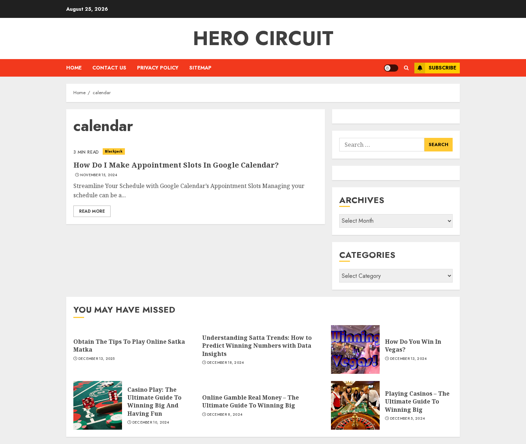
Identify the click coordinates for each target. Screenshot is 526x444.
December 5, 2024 (407, 418)
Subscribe (442, 67)
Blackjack (114, 151)
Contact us (109, 67)
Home (74, 67)
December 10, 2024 (150, 422)
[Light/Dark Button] (391, 68)
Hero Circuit (263, 38)
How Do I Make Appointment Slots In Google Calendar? (176, 165)
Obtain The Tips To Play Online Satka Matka (129, 345)
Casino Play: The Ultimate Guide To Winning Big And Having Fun (154, 402)
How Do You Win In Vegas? (413, 345)
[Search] (406, 68)
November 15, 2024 (98, 175)
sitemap (200, 67)
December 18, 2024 (225, 362)
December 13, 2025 (96, 358)
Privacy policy (158, 67)
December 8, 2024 (225, 414)
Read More (92, 211)
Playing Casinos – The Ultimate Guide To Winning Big (417, 402)
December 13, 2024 (408, 358)
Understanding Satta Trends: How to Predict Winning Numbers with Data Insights (257, 346)
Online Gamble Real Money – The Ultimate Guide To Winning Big (250, 401)
